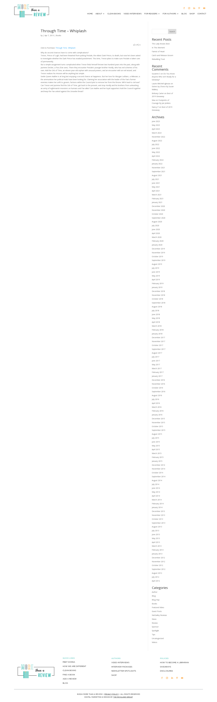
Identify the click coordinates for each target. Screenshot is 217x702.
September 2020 (158, 218)
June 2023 (156, 121)
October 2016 (157, 388)
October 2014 (157, 472)
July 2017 (155, 357)
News (154, 619)
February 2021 (158, 198)
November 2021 (158, 167)
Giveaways (165, 667)
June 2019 (156, 272)
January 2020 (157, 245)
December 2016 (158, 380)
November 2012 (158, 561)
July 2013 (155, 530)
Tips (153, 634)
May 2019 (156, 276)
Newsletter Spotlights (123, 671)
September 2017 (158, 349)
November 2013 (158, 515)
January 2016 (157, 415)
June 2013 (156, 534)
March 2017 (156, 368)
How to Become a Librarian (174, 663)
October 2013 (157, 519)
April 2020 (156, 233)
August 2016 (157, 395)
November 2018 (158, 295)
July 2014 (155, 484)
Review (155, 623)
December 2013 (158, 511)
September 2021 (158, 171)
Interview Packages (121, 667)
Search (172, 31)
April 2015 (156, 449)
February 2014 (158, 503)
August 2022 (157, 140)
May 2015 (156, 445)
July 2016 (155, 399)
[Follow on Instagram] (189, 8)
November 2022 (158, 137)
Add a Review (70, 679)
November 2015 (158, 422)
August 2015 (157, 434)
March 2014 (156, 500)
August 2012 (157, 573)
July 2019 (155, 268)
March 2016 (156, 407)
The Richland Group (123, 697)
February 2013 (158, 550)
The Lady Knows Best (161, 44)
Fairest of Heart (158, 51)
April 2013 (156, 542)
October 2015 (157, 426)
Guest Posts (157, 611)
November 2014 (158, 469)
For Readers (150, 14)
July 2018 (155, 310)
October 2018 (157, 299)
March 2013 (156, 546)
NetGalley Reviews (159, 615)
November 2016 (158, 384)
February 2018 (158, 330)
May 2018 (156, 318)
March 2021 (156, 194)
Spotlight (155, 630)
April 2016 (156, 403)
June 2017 (156, 360)
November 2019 (158, 252)
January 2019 (157, 287)
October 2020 (157, 214)
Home (90, 14)
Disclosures (166, 671)
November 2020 (158, 210)
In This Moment (158, 47)
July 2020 (155, 225)
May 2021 (156, 187)
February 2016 (158, 411)
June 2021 (156, 183)
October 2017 (157, 345)
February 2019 (158, 283)
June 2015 (156, 442)
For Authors (169, 14)
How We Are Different (74, 666)
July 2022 (155, 144)
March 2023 (156, 133)
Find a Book (69, 675)
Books (58, 35)
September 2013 (158, 523)
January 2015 (157, 461)
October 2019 (157, 256)
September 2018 (158, 303)
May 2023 (156, 125)
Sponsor (155, 627)
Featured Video (158, 607)
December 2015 (158, 418)
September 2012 (158, 569)
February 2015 (158, 457)
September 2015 (158, 430)
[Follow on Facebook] (184, 8)
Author (154, 592)
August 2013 (157, 526)
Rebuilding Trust (158, 59)
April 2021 (156, 191)
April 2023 (156, 129)
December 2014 (158, 465)
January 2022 (157, 163)
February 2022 (158, 160)
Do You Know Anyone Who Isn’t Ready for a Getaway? (164, 76)
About (98, 14)
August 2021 (157, 175)
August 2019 (157, 264)
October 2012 (157, 565)
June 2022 (156, 148)
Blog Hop (155, 600)
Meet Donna (69, 662)
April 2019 (156, 279)
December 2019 (158, 248)
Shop (192, 14)
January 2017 (157, 376)
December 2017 (158, 337)
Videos (154, 642)
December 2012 (158, 557)
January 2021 (157, 202)
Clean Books (114, 14)
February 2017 (158, 372)
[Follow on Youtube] (204, 8)
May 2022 (156, 152)
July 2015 (155, 438)
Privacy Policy (111, 694)
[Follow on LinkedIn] (194, 8)
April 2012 (156, 581)
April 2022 (156, 156)
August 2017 (157, 353)
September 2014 (158, 476)
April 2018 (156, 322)
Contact (201, 14)
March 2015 (156, 453)
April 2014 (156, 496)
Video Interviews (133, 14)
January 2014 (157, 507)
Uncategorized (158, 638)
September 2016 (158, 391)
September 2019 (158, 260)
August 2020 (157, 221)
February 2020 (158, 241)
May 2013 (156, 538)
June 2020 (156, 229)
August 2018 (157, 306)
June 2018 (156, 314)
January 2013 (157, 554)
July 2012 (155, 577)
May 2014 (156, 492)
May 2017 (156, 364)
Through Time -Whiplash (65, 48)
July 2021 (155, 179)
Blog (184, 14)
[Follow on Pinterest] (199, 8)
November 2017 (158, 341)
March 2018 (156, 326)
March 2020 (156, 237)
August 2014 (157, 480)
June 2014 (156, 488)
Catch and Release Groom (162, 55)
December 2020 (158, 206)
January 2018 (157, 334)
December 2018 (158, 291)
